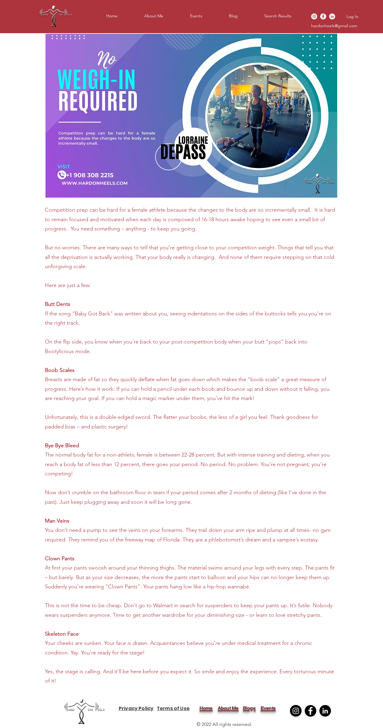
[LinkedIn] (325, 711)
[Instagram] (314, 16)
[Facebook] (323, 16)
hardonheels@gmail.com (334, 25)
